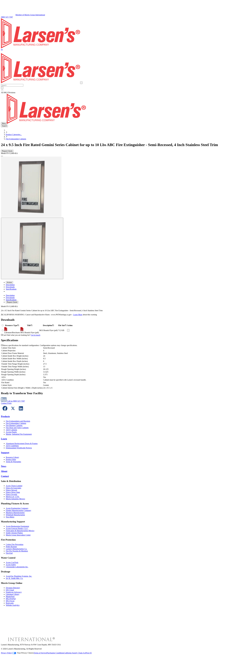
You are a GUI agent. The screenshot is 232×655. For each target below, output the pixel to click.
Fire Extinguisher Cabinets (16, 139)
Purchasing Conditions (55, 653)
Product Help (11, 459)
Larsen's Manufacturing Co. (16, 549)
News (3, 466)
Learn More (77, 315)
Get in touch (35, 335)
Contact (5, 476)
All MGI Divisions (8, 92)
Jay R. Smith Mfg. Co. (14, 578)
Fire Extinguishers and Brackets (18, 421)
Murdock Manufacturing (15, 513)
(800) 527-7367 (7, 17)
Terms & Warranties (13, 462)
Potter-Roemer (11, 547)
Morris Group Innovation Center (18, 535)
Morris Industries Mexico (15, 499)
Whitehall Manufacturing (15, 515)
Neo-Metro (10, 517)
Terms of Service (40, 653)
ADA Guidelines (12, 446)
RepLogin (10, 603)
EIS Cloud (10, 590)
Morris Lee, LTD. (12, 497)
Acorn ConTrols (12, 562)
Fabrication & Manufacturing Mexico (20, 531)
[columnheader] (12, 325)
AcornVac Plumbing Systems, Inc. (19, 576)
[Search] (2, 88)
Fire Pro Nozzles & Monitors (17, 551)
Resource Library (12, 457)
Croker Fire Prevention (14, 544)
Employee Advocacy (14, 592)
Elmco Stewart (11, 490)
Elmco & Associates (13, 488)
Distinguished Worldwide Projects (19, 448)
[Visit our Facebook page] (5, 412)
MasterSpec (10, 596)
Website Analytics (12, 605)
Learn (4, 439)
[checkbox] (116, 90)
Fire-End (9, 553)
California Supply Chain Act (75, 653)
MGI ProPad (11, 599)
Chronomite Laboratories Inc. (17, 567)
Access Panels (11, 432)
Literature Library (12, 594)
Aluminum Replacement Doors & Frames (22, 443)
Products (5, 416)
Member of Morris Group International (30, 15)
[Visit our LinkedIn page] (21, 412)
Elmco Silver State (13, 492)
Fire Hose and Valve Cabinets (17, 428)
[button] (2, 50)
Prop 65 (89, 653)
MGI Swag (10, 601)
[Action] (68, 330)
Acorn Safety (11, 565)
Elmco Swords (11, 494)
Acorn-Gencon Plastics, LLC (17, 528)
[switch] (2, 90)
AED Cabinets (11, 430)
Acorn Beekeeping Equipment (17, 526)
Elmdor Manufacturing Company (18, 510)
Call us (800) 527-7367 (16, 401)
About (4, 471)
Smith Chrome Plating (14, 533)
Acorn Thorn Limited (14, 486)
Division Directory (13, 588)
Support (5, 452)
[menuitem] (10, 285)
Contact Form (6, 403)
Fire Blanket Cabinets (14, 425)
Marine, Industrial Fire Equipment (19, 434)
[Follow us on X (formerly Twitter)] (13, 412)
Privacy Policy (6, 653)
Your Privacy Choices (25, 653)
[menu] (116, 298)
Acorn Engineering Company (17, 508)
